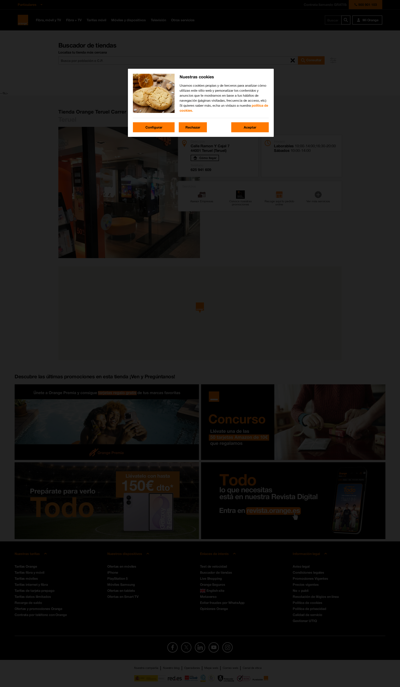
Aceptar (250, 127)
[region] (201, 103)
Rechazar (192, 127)
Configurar (153, 127)
